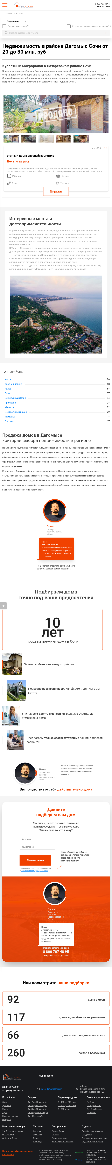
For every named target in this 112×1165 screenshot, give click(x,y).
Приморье (10, 402)
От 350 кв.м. (64, 1109)
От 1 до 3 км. (8, 1135)
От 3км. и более (9, 1138)
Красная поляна (13, 384)
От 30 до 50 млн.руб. (37, 1109)
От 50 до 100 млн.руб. (38, 1112)
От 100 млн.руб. (35, 1116)
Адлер (8, 388)
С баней (55, 1135)
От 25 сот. (91, 1112)
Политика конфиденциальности (17, 1151)
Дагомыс (10, 421)
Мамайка (10, 416)
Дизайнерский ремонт (92, 1131)
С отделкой (87, 1135)
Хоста (8, 379)
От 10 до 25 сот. (94, 1109)
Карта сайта (8, 1154)
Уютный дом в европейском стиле (30, 155)
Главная (8, 13)
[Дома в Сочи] (25, 5)
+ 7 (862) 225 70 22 (12, 1090)
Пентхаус (37, 1142)
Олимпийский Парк (15, 398)
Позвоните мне (35, 860)
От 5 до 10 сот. (94, 1105)
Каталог (19, 13)
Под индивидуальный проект (96, 1138)
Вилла (36, 1138)
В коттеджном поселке (62, 1142)
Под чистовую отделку (92, 1142)
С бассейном (58, 1131)
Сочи (7, 393)
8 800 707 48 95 (102, 4)
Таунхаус (37, 1135)
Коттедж (37, 1131)
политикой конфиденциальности (34, 871)
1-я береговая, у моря (12, 1131)
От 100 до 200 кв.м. (67, 1102)
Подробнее (56, 191)
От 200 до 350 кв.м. (67, 1105)
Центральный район (16, 412)
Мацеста (9, 407)
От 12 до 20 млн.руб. (37, 1102)
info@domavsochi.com (51, 1089)
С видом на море (60, 1138)
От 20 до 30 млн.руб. (37, 1105)
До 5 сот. (91, 1102)
